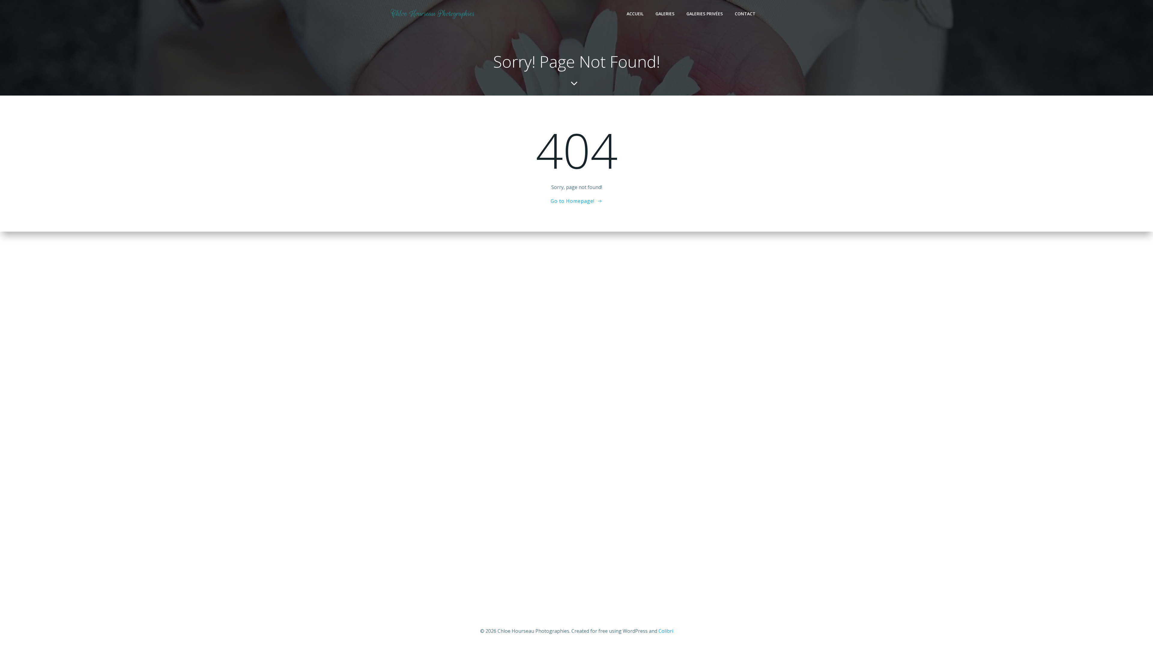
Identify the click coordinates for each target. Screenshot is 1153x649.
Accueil (635, 14)
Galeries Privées (704, 14)
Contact (745, 14)
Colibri (665, 631)
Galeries (664, 14)
